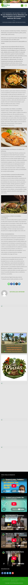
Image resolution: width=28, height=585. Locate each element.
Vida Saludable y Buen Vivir (19, 13)
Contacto (22, 579)
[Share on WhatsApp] (9, 284)
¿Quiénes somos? (8, 578)
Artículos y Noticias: (18, 578)
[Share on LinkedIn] (19, 284)
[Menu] (22, 5)
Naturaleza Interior (20, 22)
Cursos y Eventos (15, 579)
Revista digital (6, 579)
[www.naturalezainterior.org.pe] (9, 5)
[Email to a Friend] (16, 284)
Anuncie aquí (14, 580)
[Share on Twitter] (14, 284)
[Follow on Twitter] (7, 573)
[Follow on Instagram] (5, 573)
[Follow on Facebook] (2, 573)
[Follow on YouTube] (13, 573)
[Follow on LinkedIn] (10, 573)
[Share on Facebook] (11, 284)
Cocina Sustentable (7, 13)
